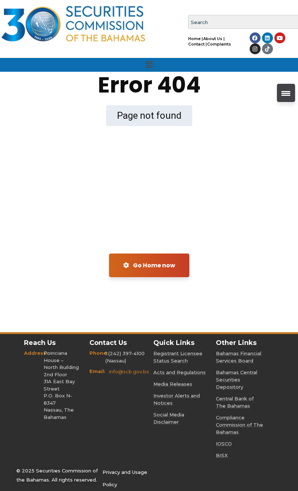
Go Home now (153, 265)
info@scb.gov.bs (129, 371)
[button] (149, 65)
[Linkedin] (267, 37)
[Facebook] (255, 37)
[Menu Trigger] (286, 93)
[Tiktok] (267, 48)
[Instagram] (255, 48)
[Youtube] (279, 37)
